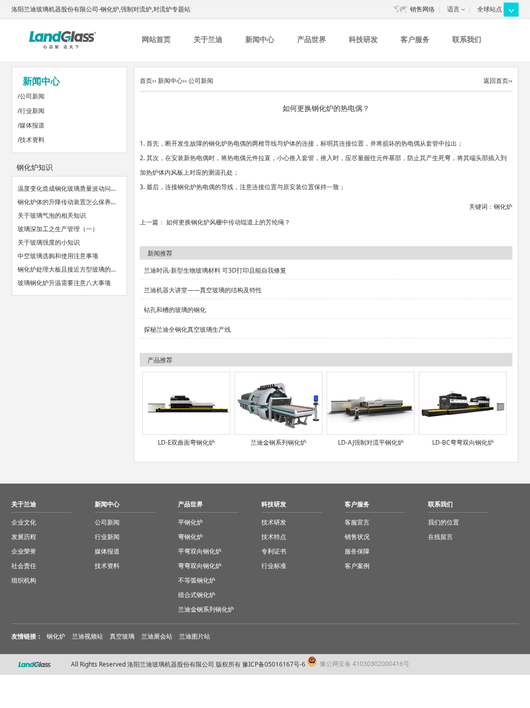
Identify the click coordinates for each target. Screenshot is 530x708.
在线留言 (440, 536)
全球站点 (489, 9)
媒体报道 (32, 125)
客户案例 (357, 565)
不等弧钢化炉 (196, 580)
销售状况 (357, 536)
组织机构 (23, 580)
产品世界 (311, 39)
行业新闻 (32, 110)
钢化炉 (503, 206)
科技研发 (363, 39)
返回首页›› (497, 80)
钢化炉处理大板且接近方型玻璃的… (66, 269)
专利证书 (273, 551)
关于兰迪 (208, 39)
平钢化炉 (190, 522)
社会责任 (23, 565)
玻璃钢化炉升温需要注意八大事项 (64, 282)
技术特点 (273, 536)
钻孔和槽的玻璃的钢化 (175, 309)
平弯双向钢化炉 (200, 551)
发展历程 (23, 536)
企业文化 (23, 522)
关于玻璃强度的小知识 (49, 242)
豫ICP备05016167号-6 (273, 664)
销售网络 (422, 9)
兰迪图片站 (194, 636)
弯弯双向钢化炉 (200, 565)
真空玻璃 (122, 636)
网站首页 (156, 39)
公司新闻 (32, 96)
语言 (453, 9)
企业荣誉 (23, 551)
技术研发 (273, 522)
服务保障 (357, 551)
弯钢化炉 (190, 536)
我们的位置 (443, 522)
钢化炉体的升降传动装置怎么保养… (66, 201)
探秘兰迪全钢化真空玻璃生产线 (187, 329)
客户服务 (415, 39)
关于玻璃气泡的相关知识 (52, 215)
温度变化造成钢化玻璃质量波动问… (66, 188)
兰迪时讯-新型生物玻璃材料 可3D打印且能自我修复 (215, 270)
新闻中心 (259, 39)
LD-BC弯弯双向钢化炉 (463, 442)
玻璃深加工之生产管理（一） (58, 228)
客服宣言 (357, 522)
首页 (146, 80)
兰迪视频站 (87, 636)
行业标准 (273, 565)
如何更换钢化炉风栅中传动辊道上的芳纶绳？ (228, 222)
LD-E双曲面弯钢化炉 (186, 442)
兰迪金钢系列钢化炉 (278, 442)
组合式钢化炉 (196, 594)
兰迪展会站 (156, 636)
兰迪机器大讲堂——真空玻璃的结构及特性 (203, 290)
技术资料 (32, 139)
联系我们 (466, 39)
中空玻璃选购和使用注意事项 (58, 255)
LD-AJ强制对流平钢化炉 (371, 442)
